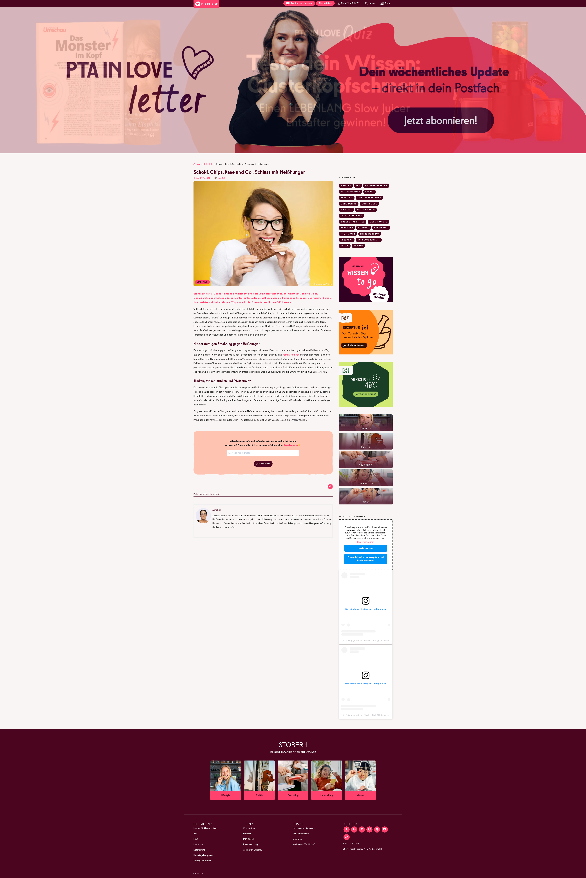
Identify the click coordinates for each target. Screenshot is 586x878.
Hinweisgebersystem (203, 855)
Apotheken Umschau (301, 3)
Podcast (247, 834)
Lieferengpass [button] (378, 222)
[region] (293, 80)
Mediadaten (325, 3)
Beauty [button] (369, 192)
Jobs (195, 834)
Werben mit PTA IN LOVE (304, 845)
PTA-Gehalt (248, 839)
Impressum (198, 845)
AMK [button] (358, 186)
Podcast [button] (363, 228)
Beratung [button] (347, 198)
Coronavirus (249, 828)
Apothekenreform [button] (376, 186)
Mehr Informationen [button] (365, 542)
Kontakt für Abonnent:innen (206, 828)
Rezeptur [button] (347, 240)
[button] (293, 80)
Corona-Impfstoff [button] (369, 198)
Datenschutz (199, 850)
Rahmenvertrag (250, 845)
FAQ (196, 839)
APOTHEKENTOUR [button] (350, 192)
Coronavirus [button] (348, 204)
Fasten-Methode (291, 355)
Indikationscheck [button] (351, 216)
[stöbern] (225, 780)
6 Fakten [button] (346, 186)
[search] (370, 3)
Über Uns (297, 839)
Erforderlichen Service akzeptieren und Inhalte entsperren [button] (365, 559)
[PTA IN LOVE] (206, 4)
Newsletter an (291, 445)
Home (199, 164)
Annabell (222, 178)
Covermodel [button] (369, 204)
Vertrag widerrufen (202, 861)
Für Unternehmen (301, 834)
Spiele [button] (345, 246)
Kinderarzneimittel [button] (352, 222)
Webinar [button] (358, 246)
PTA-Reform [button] (348, 234)
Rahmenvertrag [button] (369, 234)
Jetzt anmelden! (263, 464)
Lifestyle (208, 164)
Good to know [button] (366, 210)
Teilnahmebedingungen (304, 828)
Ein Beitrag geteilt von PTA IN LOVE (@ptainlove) (365, 640)
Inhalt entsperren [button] (365, 548)
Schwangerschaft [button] (369, 240)
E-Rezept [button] (346, 210)
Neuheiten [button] (347, 228)
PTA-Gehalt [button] (381, 228)
